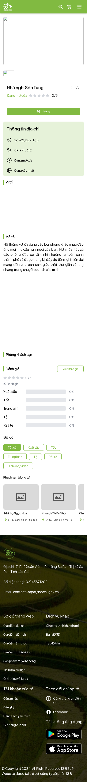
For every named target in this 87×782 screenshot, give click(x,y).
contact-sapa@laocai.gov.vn (36, 592)
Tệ (5, 417)
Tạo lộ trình (53, 643)
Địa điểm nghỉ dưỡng (17, 652)
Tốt (6, 400)
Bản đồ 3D (53, 634)
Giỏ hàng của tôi (14, 725)
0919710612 (23, 150)
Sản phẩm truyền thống (19, 661)
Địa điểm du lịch (13, 625)
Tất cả (12, 447)
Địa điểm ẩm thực (15, 643)
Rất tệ (8, 425)
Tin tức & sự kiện (14, 670)
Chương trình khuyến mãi (63, 625)
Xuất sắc (10, 391)
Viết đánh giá (70, 369)
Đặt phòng (43, 111)
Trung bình (11, 408)
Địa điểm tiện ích (14, 634)
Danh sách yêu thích (16, 716)
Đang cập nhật (24, 170)
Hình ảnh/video (18, 466)
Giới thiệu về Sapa (15, 678)
